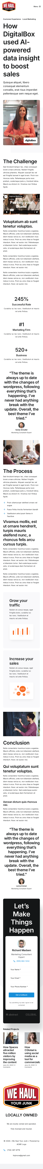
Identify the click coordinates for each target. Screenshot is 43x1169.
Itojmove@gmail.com (21, 1155)
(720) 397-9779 (13, 1150)
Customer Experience (12, 19)
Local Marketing (29, 19)
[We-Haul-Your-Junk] (9, 2)
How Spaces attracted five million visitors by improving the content (10, 1055)
